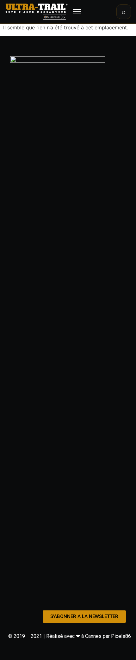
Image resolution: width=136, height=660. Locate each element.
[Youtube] (82, 598)
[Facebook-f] (54, 598)
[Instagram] (68, 598)
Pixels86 (121, 636)
